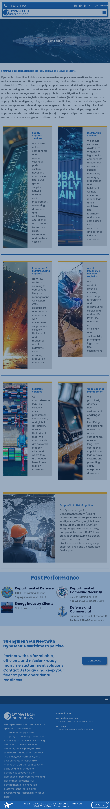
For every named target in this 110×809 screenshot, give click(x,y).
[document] (55, 404)
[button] (108, 802)
